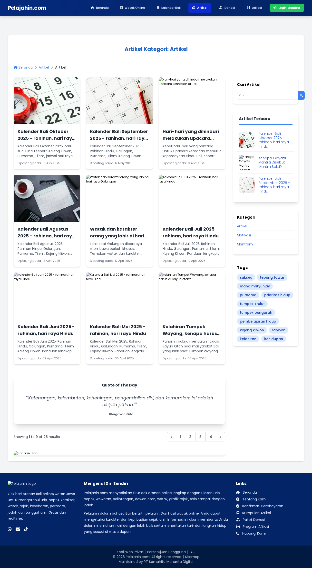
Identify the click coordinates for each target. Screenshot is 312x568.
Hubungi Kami (253, 533)
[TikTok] (26, 529)
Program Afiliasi (255, 526)
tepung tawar (272, 277)
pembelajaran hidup (258, 321)
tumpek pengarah (256, 312)
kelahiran (248, 338)
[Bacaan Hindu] (119, 453)
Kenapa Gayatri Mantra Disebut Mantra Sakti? (272, 162)
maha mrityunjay (255, 286)
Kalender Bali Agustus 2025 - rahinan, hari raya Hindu (46, 236)
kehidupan (273, 338)
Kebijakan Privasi (130, 551)
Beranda (25, 67)
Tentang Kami (253, 499)
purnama (248, 295)
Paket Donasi (253, 519)
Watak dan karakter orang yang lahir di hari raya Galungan (117, 236)
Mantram (245, 244)
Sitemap (192, 556)
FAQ (192, 551)
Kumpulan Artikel (256, 512)
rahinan (278, 330)
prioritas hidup (277, 295)
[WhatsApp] (10, 529)
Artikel (44, 67)
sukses (246, 277)
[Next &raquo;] (220, 436)
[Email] (18, 529)
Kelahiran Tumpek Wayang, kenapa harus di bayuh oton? (190, 333)
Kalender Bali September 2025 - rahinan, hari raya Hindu (119, 138)
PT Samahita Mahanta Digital (168, 561)
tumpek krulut (252, 303)
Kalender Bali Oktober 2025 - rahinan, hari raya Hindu (46, 138)
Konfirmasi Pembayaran (262, 506)
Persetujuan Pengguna (166, 551)
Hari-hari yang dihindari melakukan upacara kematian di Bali (191, 138)
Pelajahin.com (138, 556)
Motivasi (244, 235)
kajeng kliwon (252, 330)
